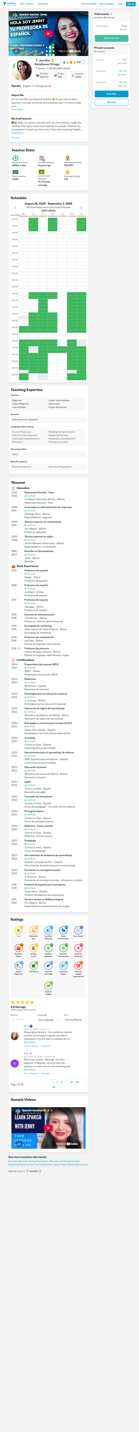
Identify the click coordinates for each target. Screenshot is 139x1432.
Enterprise (43, 4)
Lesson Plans (60, 1165)
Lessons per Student (44, 177)
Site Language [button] (106, 4)
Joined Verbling (46, 163)
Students (62, 74)
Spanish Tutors (15, 1171)
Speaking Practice (18, 1165)
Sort (66, 1015)
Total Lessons (19, 176)
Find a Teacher (27, 4)
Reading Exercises (78, 1165)
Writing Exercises (70, 1161)
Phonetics (54, 1161)
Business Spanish (17, 1161)
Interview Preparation (40, 1165)
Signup (130, 4)
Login (120, 4)
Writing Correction (38, 1161)
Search (14, 1015)
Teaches (44, 74)
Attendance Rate (72, 163)
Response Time (20, 163)
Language (42, 1015)
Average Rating (72, 176)
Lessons (79, 74)
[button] (89, 4)
